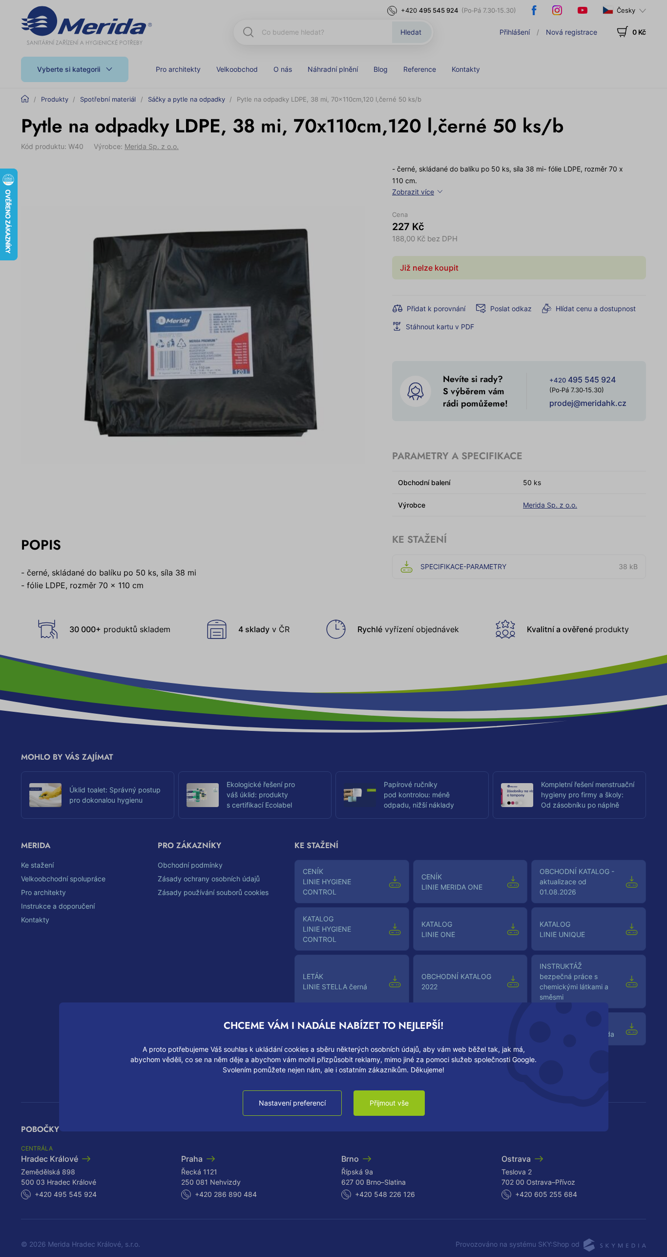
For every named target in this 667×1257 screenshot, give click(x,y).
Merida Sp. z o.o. (152, 146)
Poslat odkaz (511, 308)
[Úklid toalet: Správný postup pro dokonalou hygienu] (45, 795)
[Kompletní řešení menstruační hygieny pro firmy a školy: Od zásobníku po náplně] (517, 795)
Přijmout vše (389, 1103)
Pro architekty (178, 69)
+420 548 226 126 (385, 1194)
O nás (282, 69)
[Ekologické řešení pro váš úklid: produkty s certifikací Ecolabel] (203, 795)
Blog (381, 69)
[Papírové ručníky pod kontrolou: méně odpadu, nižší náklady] (360, 795)
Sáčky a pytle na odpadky (186, 99)
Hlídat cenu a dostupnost (596, 308)
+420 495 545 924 (66, 1194)
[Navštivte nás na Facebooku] (534, 10)
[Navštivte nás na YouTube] (582, 10)
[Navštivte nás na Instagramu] (557, 10)
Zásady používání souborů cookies (213, 892)
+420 (430, 10)
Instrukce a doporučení (58, 906)
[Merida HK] (86, 25)
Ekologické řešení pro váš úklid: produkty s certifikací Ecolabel (261, 794)
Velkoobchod (237, 69)
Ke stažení (37, 865)
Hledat (410, 32)
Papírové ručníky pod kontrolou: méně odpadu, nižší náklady (419, 794)
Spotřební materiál (108, 99)
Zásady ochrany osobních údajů (209, 878)
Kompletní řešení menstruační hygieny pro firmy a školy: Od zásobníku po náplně (587, 794)
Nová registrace (571, 32)
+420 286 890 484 (226, 1194)
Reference (419, 69)
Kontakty (466, 69)
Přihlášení (515, 32)
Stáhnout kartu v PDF (440, 326)
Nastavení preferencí (292, 1103)
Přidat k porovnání (436, 308)
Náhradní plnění (333, 69)
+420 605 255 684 (546, 1194)
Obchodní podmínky (190, 865)
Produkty (54, 99)
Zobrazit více (413, 192)
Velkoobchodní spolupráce (63, 878)
